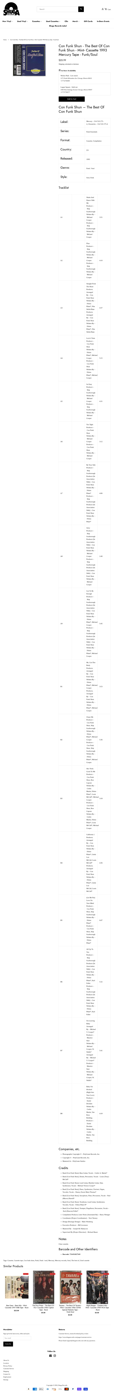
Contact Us (6, 1374)
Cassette (10, 1260)
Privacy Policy (7, 1366)
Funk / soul (43, 1260)
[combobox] (60, 9)
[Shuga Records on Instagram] (54, 1356)
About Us (6, 1360)
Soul (68, 1260)
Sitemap (5, 1380)
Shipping (61, 64)
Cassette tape (18, 1260)
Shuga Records (62, 1385)
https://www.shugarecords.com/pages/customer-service (75, 1337)
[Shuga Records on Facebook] (50, 1356)
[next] (105, 1289)
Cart (109, 9)
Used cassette (84, 1260)
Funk (37, 1260)
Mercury (51, 1260)
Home (5, 40)
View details (16, 1289)
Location (6, 1363)
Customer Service (8, 1368)
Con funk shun (29, 1260)
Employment (7, 1377)
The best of (75, 1260)
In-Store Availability (68, 71)
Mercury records (60, 1260)
